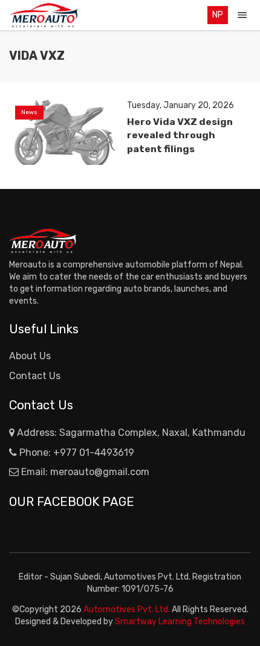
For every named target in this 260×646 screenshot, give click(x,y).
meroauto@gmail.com (99, 472)
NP (217, 15)
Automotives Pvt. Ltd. (127, 609)
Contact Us (34, 376)
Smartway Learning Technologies (180, 621)
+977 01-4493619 (93, 452)
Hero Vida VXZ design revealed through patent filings (180, 135)
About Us (30, 356)
